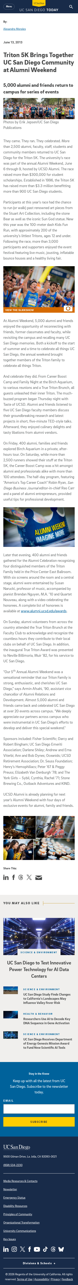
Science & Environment (39, 952)
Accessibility (41, 1279)
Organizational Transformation (21, 1222)
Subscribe (39, 1121)
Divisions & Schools (38, 1263)
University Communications (19, 1230)
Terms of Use (24, 1279)
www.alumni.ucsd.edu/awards (44, 611)
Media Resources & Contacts (20, 1181)
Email (8, 1100)
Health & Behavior (38, 1013)
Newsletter (10, 1189)
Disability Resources (15, 1206)
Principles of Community (17, 1214)
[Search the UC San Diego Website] (71, 6)
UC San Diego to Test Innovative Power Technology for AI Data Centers (39, 969)
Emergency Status (14, 1197)
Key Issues (9, 1239)
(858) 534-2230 (12, 1165)
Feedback (67, 1279)
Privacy (55, 1279)
